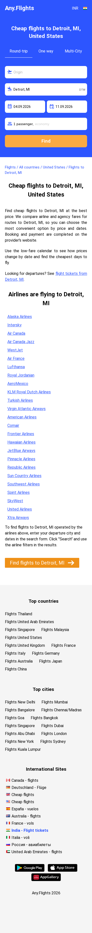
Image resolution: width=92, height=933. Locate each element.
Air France (16, 358)
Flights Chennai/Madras (61, 710)
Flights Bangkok (44, 718)
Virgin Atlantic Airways (26, 408)
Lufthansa (16, 367)
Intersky (14, 325)
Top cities (43, 689)
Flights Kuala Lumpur (23, 749)
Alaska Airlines (19, 316)
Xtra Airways (18, 517)
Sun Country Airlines (24, 475)
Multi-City (73, 51)
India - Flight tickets (30, 830)
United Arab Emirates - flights (37, 852)
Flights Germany (46, 653)
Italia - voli (20, 837)
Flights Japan (50, 661)
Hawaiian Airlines (21, 442)
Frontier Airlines (20, 434)
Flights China (16, 669)
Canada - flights (25, 780)
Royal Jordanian (20, 375)
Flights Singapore (20, 629)
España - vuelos (25, 809)
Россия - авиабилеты (31, 844)
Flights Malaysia (55, 629)
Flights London (54, 733)
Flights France (63, 645)
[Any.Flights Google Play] (30, 870)
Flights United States (23, 637)
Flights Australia (19, 661)
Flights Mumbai (54, 702)
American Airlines (22, 417)
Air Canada (16, 333)
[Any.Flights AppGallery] (46, 879)
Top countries (43, 601)
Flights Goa (14, 718)
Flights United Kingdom (25, 645)
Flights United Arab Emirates (29, 621)
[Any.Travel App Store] (63, 870)
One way (46, 51)
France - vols (23, 823)
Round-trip (19, 51)
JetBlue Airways (21, 450)
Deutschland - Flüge (29, 787)
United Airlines (19, 509)
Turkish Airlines (20, 400)
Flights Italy (15, 653)
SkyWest (15, 501)
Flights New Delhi (20, 702)
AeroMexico (17, 383)
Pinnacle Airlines (21, 459)
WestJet (15, 350)
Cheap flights (23, 794)
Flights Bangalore (20, 710)
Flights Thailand (18, 614)
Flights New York (19, 741)
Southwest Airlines (23, 484)
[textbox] (46, 72)
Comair (13, 425)
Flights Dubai (52, 725)
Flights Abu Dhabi (20, 733)
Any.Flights (19, 8)
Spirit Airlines (18, 492)
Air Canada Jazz (20, 341)
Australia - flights (26, 816)
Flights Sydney (53, 741)
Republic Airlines (21, 467)
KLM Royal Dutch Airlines (29, 392)
